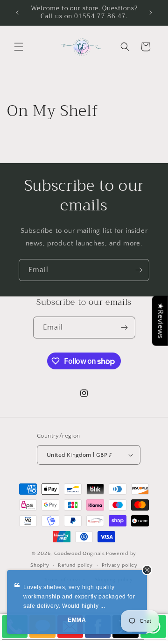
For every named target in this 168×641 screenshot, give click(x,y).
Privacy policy (120, 565)
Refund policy (75, 565)
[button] (18, 46)
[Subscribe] (138, 270)
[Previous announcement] (17, 12)
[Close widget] (147, 570)
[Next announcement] (150, 12)
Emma (77, 620)
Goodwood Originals (79, 553)
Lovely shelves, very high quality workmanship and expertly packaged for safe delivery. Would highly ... (79, 596)
